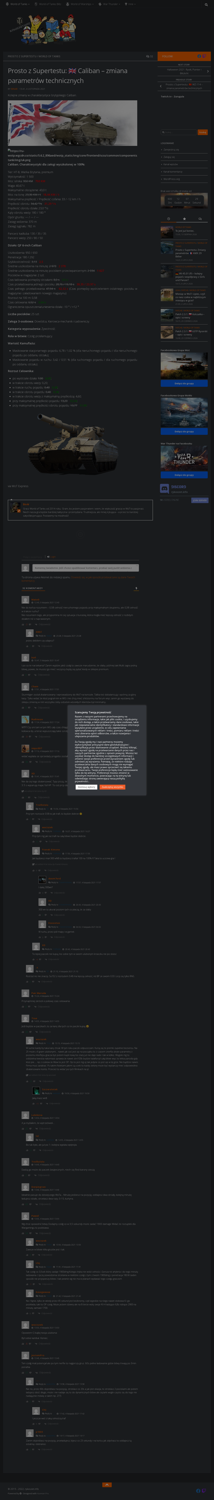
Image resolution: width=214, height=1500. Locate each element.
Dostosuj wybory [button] (86, 786)
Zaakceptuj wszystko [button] (112, 786)
